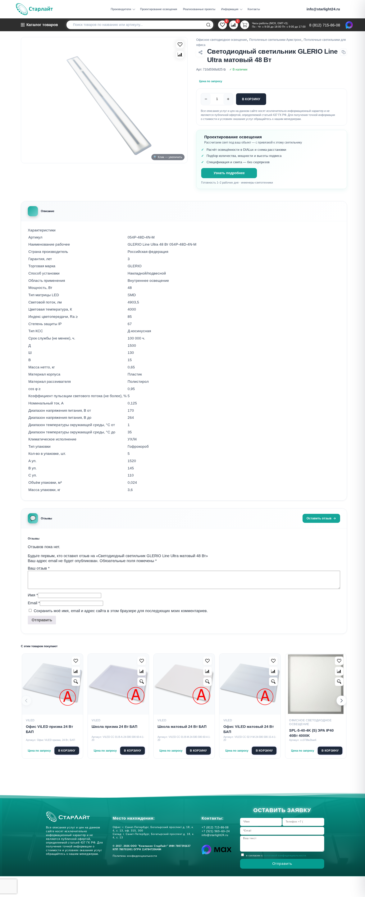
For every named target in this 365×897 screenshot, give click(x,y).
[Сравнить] (180, 55)
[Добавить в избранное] (76, 661)
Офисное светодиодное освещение (221, 39)
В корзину (251, 99)
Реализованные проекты (199, 9)
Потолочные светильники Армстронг (275, 39)
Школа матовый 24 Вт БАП (182, 727)
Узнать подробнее (229, 173)
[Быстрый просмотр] (76, 681)
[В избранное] (180, 45)
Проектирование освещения (158, 9)
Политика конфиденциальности (136, 855)
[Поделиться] (200, 52)
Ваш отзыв (39, 568)
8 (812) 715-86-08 (324, 25)
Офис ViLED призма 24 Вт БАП (49, 729)
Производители (121, 9)
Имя (33, 595)
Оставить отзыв (319, 518)
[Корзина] (244, 24)
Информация (229, 9)
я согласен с (276, 855)
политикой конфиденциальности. (285, 855)
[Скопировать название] (343, 52)
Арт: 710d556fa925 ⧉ (211, 69)
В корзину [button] (66, 750)
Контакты (254, 9)
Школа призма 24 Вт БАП (114, 727)
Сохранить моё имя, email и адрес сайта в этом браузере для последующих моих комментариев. (121, 611)
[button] (341, 701)
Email (34, 603)
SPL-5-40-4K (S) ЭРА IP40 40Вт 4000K (311, 733)
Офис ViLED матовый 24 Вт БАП (248, 729)
